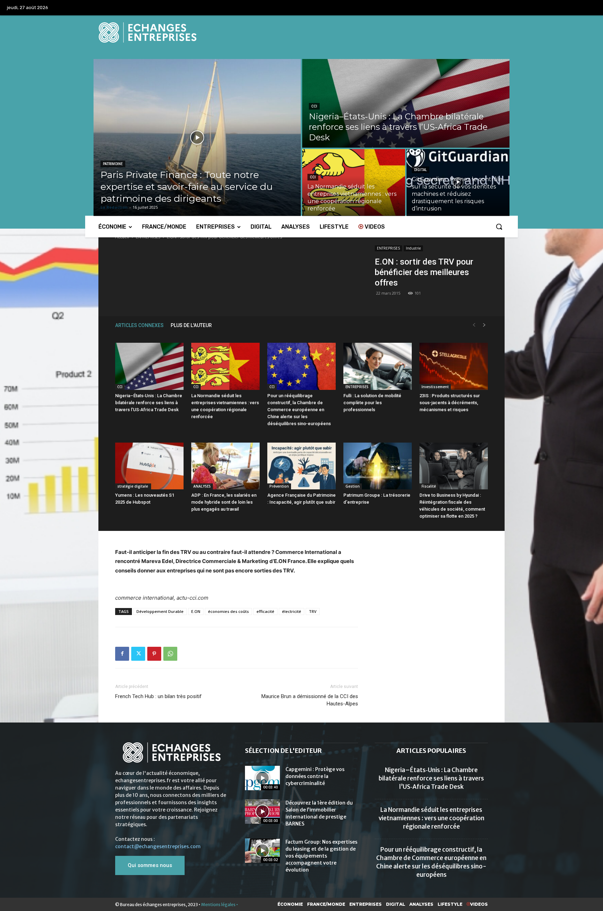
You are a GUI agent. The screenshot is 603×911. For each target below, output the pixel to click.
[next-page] (484, 325)
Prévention (279, 486)
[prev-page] (473, 325)
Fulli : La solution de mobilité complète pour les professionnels (372, 402)
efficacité (265, 611)
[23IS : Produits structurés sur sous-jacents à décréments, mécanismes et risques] (453, 366)
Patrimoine (113, 164)
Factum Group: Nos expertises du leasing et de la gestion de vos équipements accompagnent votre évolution (321, 856)
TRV (313, 611)
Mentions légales (218, 904)
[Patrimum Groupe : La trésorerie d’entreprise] (377, 466)
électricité (291, 611)
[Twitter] (138, 654)
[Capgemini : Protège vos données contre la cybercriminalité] (262, 778)
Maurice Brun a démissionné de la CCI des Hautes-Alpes (309, 700)
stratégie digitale (133, 486)
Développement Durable (160, 611)
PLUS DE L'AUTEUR (191, 325)
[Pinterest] (154, 654)
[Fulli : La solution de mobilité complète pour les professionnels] (377, 366)
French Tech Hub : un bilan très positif (158, 696)
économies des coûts (228, 611)
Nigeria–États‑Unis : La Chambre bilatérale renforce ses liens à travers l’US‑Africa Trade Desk (148, 402)
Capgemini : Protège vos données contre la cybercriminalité (314, 776)
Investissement (435, 386)
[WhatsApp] (170, 654)
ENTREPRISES (388, 248)
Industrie (413, 248)
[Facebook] (122, 654)
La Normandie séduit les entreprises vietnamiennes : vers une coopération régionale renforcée (431, 818)
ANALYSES (202, 486)
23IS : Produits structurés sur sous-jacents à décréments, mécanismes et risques (449, 402)
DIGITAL (420, 170)
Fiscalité (429, 486)
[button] (499, 226)
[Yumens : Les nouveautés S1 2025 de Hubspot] (149, 466)
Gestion (352, 486)
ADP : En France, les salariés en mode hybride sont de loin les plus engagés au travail (223, 502)
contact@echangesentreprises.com (158, 846)
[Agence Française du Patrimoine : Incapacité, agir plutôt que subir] (301, 466)
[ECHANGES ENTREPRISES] (301, 32)
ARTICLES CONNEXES (139, 325)
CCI (314, 106)
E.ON (195, 611)
